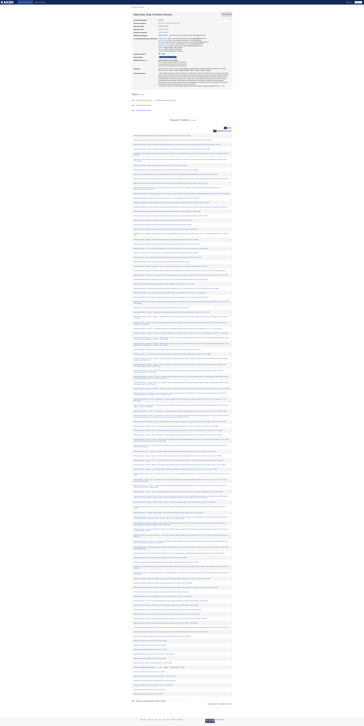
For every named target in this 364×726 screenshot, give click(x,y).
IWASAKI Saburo (162, 38)
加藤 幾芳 (160, 47)
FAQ (156, 719)
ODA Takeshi (161, 42)
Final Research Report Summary (166, 100)
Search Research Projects (25, 2)
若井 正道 (160, 49)
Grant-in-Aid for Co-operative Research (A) (169, 23)
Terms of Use (166, 719)
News (159, 719)
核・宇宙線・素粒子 (163, 29)
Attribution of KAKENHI (177, 719)
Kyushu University (163, 32)
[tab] (183, 120)
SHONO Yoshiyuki (163, 40)
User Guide (150, 719)
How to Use (349, 2)
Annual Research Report (143, 100)
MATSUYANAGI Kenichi (164, 44)
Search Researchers (40, 2)
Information (143, 719)
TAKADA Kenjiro (162, 35)
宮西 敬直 (160, 51)
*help (145, 60)
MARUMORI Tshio (163, 45)
